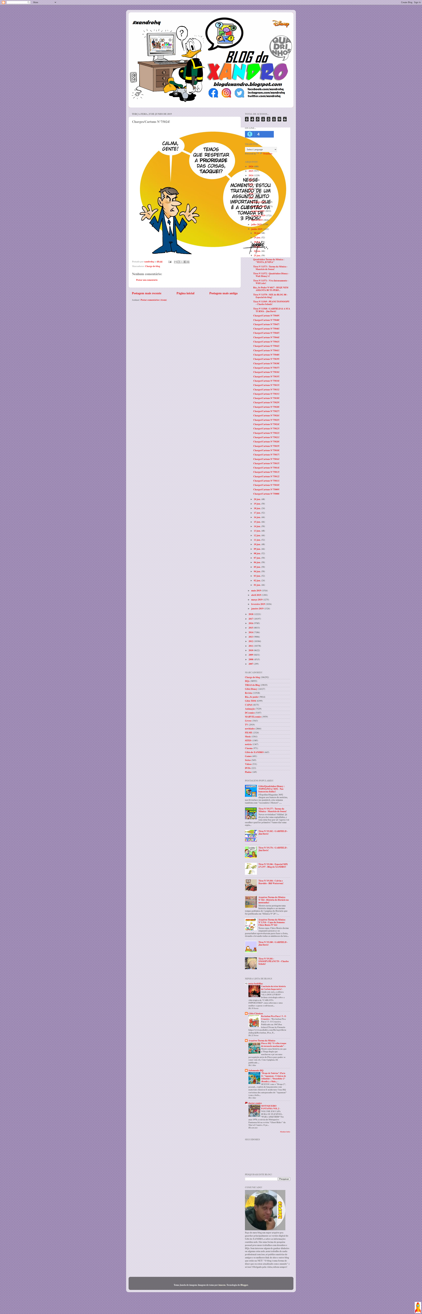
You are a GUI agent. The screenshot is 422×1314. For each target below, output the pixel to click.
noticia (248, 744)
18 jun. (257, 508)
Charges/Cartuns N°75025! (266, 420)
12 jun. (257, 535)
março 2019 (257, 599)
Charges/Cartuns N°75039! (266, 359)
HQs (247, 681)
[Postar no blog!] (178, 262)
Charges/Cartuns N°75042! (266, 346)
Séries (248, 760)
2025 (251, 171)
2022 (251, 184)
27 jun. (257, 246)
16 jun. (257, 517)
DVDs (248, 768)
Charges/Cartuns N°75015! (266, 463)
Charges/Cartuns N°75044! (266, 337)
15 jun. (257, 521)
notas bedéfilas (255, 983)
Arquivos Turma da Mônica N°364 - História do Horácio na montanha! (273, 900)
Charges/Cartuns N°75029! (266, 402)
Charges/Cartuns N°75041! (266, 350)
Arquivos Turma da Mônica (261, 1040)
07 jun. (257, 557)
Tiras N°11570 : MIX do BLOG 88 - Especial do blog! (270, 296)
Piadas (248, 772)
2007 (251, 664)
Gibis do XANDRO (254, 752)
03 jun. (257, 575)
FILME (248, 732)
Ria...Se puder (252, 697)
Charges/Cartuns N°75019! (266, 446)
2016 (251, 623)
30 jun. (257, 233)
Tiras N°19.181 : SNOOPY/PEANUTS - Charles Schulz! (273, 961)
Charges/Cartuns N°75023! (266, 428)
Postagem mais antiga (223, 293)
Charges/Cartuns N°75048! (266, 320)
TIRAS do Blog (252, 685)
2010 (251, 650)
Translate (267, 153)
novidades (250, 728)
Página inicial (185, 293)
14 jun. (257, 526)
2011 (251, 646)
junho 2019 (257, 229)
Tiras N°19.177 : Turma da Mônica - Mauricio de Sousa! (272, 810)
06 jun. (257, 562)
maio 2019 (256, 590)
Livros (248, 720)
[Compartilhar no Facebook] (185, 262)
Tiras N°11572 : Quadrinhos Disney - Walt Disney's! (271, 275)
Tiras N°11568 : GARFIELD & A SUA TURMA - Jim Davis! (271, 310)
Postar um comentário (147, 280)
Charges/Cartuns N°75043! (266, 341)
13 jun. (257, 530)
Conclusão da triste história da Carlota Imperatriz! (273, 987)
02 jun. (257, 580)
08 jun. (257, 553)
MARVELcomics (253, 716)
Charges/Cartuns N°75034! (266, 380)
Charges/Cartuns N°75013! (266, 472)
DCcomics (250, 712)
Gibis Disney (251, 689)
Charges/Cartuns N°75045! (266, 333)
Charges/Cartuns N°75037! (266, 367)
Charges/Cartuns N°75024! (266, 424)
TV (246, 724)
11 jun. (257, 539)
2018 (251, 614)
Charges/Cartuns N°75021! (266, 437)
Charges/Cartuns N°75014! (266, 467)
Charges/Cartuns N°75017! (266, 454)
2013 (251, 636)
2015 (251, 627)
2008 (251, 659)
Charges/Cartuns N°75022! (266, 433)
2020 (251, 193)
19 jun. (257, 503)
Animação (250, 708)
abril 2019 (256, 595)
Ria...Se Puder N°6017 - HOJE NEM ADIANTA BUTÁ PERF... (270, 289)
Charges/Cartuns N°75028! (266, 407)
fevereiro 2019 (258, 604)
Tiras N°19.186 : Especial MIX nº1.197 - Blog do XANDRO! (273, 865)
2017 (251, 618)
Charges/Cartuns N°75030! (266, 398)
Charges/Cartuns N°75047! (266, 324)
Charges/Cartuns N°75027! (266, 411)
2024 (251, 175)
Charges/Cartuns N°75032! (266, 389)
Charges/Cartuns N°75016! (266, 459)
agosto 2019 (257, 220)
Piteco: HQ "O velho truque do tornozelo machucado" (273, 1044)
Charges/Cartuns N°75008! (266, 493)
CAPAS (248, 704)
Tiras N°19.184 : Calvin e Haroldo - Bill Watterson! (271, 882)
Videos (248, 764)
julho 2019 (256, 224)
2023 (251, 180)
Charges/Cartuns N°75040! (266, 354)
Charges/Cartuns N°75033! (266, 385)
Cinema (249, 748)
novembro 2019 (259, 206)
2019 (251, 198)
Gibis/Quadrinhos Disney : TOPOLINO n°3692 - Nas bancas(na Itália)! (271, 789)
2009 (251, 654)
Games (248, 756)
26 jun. (257, 251)
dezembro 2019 (258, 202)
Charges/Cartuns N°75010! (266, 485)
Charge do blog (152, 266)
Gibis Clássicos (255, 1013)
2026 (251, 166)
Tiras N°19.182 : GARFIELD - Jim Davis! (273, 832)
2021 (251, 189)
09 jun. (257, 549)
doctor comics (255, 1103)
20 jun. (257, 499)
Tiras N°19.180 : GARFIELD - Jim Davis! (273, 943)
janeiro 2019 (257, 608)
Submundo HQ (255, 1070)
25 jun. (257, 255)
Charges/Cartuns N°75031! (266, 394)
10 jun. (257, 544)
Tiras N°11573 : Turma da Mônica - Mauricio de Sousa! (270, 268)
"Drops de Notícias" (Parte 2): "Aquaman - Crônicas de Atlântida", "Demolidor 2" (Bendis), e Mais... (273, 1077)
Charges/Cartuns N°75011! (266, 480)
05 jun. (257, 567)
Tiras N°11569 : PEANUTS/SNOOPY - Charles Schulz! (271, 303)
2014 (251, 632)
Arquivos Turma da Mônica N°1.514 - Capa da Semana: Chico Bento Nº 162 (271, 922)
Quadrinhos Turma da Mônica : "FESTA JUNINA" (268, 261)
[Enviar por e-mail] (175, 262)
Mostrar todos (285, 1132)
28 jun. (257, 242)
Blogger (244, 1285)
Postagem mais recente (146, 293)
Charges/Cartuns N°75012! (266, 476)
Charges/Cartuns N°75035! (266, 376)
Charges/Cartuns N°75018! (266, 450)
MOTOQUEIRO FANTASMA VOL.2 (270, 1107)
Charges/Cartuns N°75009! (266, 489)
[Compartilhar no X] (181, 262)
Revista (248, 693)
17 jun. (257, 512)
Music (248, 736)
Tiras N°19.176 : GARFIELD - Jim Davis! (273, 849)
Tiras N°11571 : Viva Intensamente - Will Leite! (270, 282)
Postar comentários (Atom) (154, 300)
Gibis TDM (250, 700)
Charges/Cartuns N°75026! (266, 415)
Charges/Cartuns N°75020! (266, 441)
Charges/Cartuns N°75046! (266, 328)
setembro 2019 (258, 215)
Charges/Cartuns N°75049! (266, 315)
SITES (248, 740)
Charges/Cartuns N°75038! (266, 363)
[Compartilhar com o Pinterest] (188, 262)
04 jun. (257, 571)
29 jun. (257, 237)
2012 (251, 641)
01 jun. (257, 585)
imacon (222, 1285)
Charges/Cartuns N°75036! (266, 372)
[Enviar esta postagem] (169, 261)
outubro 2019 (258, 211)
